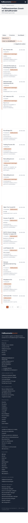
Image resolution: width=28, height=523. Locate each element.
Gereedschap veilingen (7, 488)
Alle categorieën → (6, 502)
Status (4, 35)
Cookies (4, 354)
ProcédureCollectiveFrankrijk (9, 377)
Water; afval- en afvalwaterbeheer (10, 437)
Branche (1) (6, 38)
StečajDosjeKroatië (7, 383)
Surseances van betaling (8, 395)
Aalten (3, 460)
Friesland (4, 406)
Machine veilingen (6, 486)
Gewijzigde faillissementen (8, 391)
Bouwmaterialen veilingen (8, 492)
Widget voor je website (7, 345)
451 (18, 307)
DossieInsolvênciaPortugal (8, 381)
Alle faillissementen (6, 393)
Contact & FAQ (5, 347)
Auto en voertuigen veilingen (9, 490)
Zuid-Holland (5, 423)
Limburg (4, 412)
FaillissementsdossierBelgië (9, 375)
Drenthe (4, 402)
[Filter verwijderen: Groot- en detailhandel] (15, 41)
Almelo (3, 456)
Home (3, 5)
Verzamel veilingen (6, 494)
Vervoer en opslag (6, 443)
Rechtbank (21, 35)
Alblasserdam (5, 462)
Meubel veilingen (6, 500)
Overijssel (4, 417)
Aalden (3, 469)
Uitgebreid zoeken (20, 44)
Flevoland (4, 404)
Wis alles (19, 41)
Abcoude (4, 464)
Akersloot (4, 465)
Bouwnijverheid (5, 439)
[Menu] (25, 2)
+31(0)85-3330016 (7, 368)
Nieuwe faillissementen (7, 389)
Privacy (3, 352)
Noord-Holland (5, 415)
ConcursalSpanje (6, 379)
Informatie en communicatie (9, 447)
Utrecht (4, 419)
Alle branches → (6, 448)
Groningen (4, 410)
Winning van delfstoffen (8, 431)
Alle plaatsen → (5, 473)
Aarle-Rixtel (4, 467)
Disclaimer (4, 350)
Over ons (4, 343)
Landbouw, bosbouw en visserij (9, 429)
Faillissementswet (6, 348)
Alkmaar (4, 454)
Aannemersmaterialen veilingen (10, 496)
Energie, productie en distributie (10, 435)
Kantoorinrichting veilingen (8, 498)
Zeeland (4, 421)
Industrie (4, 433)
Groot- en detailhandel (7, 441)
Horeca (3, 445)
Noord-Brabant (5, 413)
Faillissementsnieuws (7, 479)
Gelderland (4, 408)
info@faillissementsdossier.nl (10, 370)
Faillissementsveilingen (7, 481)
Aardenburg (5, 471)
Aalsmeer (4, 458)
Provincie (12, 35)
